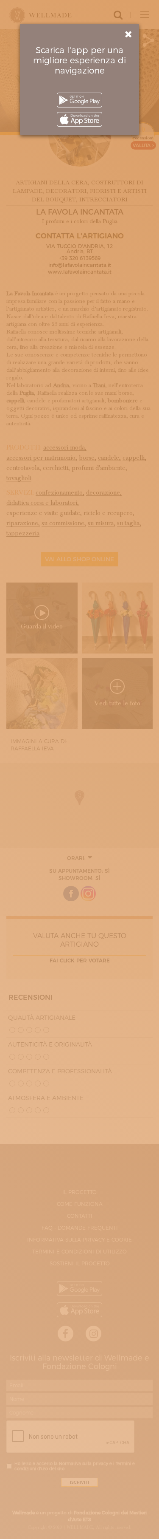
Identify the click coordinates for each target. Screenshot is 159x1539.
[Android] (79, 100)
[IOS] (79, 119)
